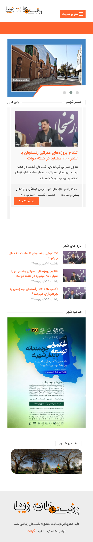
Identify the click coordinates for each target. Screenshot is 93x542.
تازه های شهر (54, 200)
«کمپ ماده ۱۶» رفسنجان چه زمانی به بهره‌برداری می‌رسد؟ (47, 156)
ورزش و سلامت (70, 206)
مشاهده (26, 213)
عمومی (42, 200)
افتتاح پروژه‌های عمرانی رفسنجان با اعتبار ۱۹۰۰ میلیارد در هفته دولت (34, 274)
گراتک (31, 531)
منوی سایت (70, 14)
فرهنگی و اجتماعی (26, 200)
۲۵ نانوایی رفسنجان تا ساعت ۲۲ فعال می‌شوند (33, 256)
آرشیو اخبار (13, 102)
